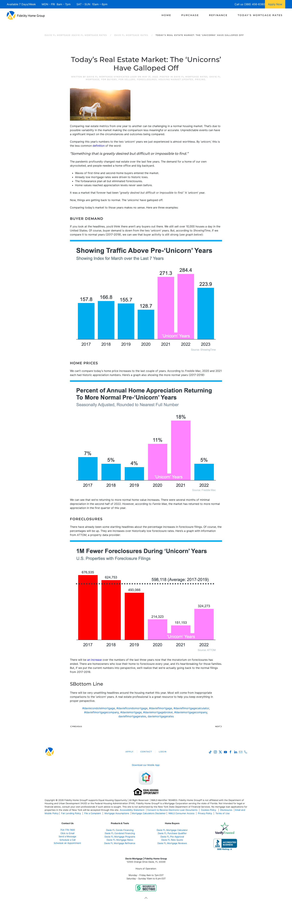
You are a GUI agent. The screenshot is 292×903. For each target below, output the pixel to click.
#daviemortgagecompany (190, 712)
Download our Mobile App (145, 765)
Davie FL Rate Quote (172, 839)
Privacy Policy (205, 813)
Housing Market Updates (176, 79)
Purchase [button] (190, 15)
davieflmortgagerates (132, 716)
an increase (94, 659)
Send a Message (67, 836)
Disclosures (226, 810)
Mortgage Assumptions (116, 813)
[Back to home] (26, 15)
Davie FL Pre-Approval (172, 836)
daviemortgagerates (161, 716)
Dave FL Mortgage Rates (191, 77)
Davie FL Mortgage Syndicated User (112, 77)
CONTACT (146, 751)
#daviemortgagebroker (158, 712)
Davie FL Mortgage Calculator (172, 830)
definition (99, 145)
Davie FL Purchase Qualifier (172, 833)
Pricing (200, 79)
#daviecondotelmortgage (98, 708)
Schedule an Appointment (67, 843)
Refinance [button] (218, 15)
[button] (146, 898)
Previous (77, 726)
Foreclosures (147, 79)
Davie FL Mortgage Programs (120, 836)
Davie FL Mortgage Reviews (172, 843)
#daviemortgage (131, 712)
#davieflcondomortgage (132, 708)
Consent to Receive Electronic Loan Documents (172, 810)
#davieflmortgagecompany (101, 712)
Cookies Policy (209, 810)
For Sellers (127, 79)
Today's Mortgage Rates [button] (260, 15)
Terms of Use (222, 813)
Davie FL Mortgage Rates (120, 839)
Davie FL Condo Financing (119, 830)
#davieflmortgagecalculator (191, 708)
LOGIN (163, 751)
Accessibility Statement (132, 810)
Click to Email (67, 833)
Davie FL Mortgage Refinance (119, 843)
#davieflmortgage (160, 708)
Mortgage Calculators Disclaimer (149, 813)
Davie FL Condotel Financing (120, 833)
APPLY (129, 751)
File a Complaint (93, 813)
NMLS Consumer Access (181, 813)
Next (217, 726)
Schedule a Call (67, 839)
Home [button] (166, 15)
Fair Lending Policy (71, 813)
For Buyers (109, 79)
